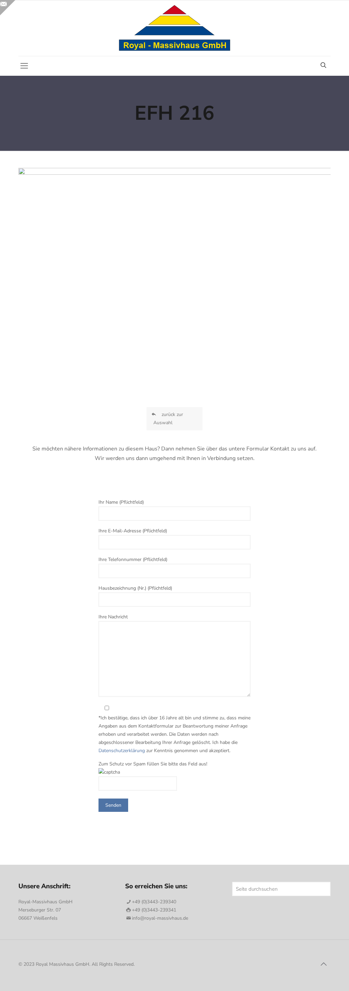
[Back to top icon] (323, 964)
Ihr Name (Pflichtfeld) (121, 502)
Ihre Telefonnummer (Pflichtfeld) (132, 559)
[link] (174, 272)
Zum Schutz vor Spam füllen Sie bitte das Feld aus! (152, 764)
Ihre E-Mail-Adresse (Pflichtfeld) (132, 531)
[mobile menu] (24, 66)
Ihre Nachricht (113, 617)
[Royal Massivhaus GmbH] (174, 28)
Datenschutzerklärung (121, 750)
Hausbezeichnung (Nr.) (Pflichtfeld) (135, 588)
